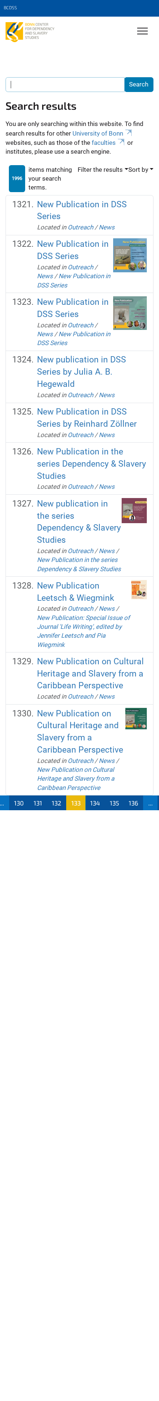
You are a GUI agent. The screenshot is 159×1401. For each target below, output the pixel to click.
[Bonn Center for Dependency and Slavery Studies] (30, 32)
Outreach (80, 227)
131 (38, 803)
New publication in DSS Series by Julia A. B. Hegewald (81, 372)
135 (114, 803)
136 (133, 803)
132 (56, 803)
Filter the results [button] (100, 169)
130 (19, 803)
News (107, 227)
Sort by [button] (138, 169)
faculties (104, 142)
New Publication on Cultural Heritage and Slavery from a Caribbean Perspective (90, 674)
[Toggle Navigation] (142, 31)
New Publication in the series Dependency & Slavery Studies (91, 464)
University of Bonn (97, 133)
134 (95, 803)
